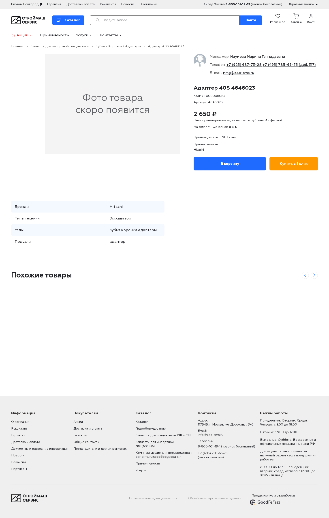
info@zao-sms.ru (210, 435)
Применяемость (54, 35)
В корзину (230, 163)
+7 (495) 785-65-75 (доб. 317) (289, 64)
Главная (17, 46)
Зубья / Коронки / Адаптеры (118, 46)
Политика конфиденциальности (153, 498)
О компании (148, 4)
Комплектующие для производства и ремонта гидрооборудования (164, 455)
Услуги (82, 35)
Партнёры (19, 469)
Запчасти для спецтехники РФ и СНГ (164, 435)
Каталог (142, 422)
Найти (251, 20)
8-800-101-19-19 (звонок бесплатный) (226, 446)
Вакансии (18, 462)
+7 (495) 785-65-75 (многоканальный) (213, 455)
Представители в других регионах (100, 449)
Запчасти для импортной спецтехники (60, 46)
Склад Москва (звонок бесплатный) (243, 4)
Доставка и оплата (80, 4)
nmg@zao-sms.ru (238, 73)
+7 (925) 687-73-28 (244, 64)
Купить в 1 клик (294, 163)
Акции (22, 35)
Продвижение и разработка (273, 495)
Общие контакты (86, 442)
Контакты (109, 35)
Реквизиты (108, 4)
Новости (127, 4)
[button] (296, 20)
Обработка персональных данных (214, 498)
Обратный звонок (301, 4)
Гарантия (54, 4)
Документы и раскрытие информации (39, 449)
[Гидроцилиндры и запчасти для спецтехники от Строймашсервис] (29, 20)
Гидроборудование (151, 428)
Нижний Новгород (24, 4)
